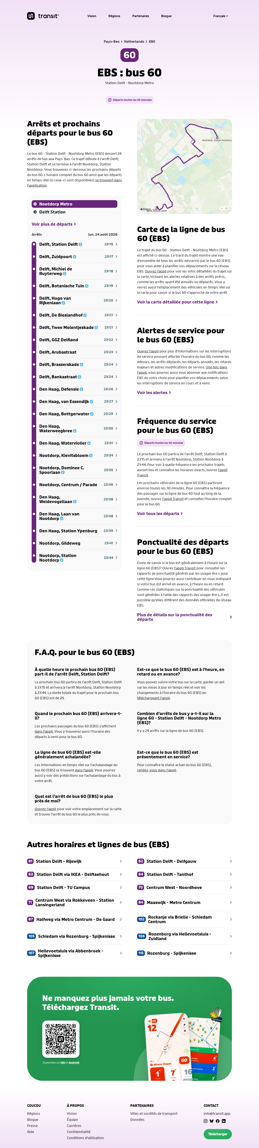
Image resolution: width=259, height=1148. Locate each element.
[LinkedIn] (224, 1121)
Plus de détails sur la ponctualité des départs (174, 617)
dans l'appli (44, 731)
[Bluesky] (211, 1121)
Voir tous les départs (158, 513)
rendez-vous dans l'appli (156, 770)
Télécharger (217, 1134)
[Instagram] (205, 1121)
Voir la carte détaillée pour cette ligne (175, 302)
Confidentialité (78, 1132)
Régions (114, 16)
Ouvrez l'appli (155, 271)
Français (219, 16)
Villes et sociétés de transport (153, 1113)
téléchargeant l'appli (153, 698)
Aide (30, 1132)
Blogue (166, 16)
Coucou (34, 1105)
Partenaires (140, 16)
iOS (63, 1062)
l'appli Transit (173, 499)
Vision (91, 16)
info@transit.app (217, 1113)
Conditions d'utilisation (85, 1138)
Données (137, 1119)
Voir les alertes (152, 392)
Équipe (72, 1119)
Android (74, 1062)
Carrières (74, 1126)
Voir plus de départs (52, 224)
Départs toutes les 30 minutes (132, 100)
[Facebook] (218, 1121)
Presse (32, 1126)
